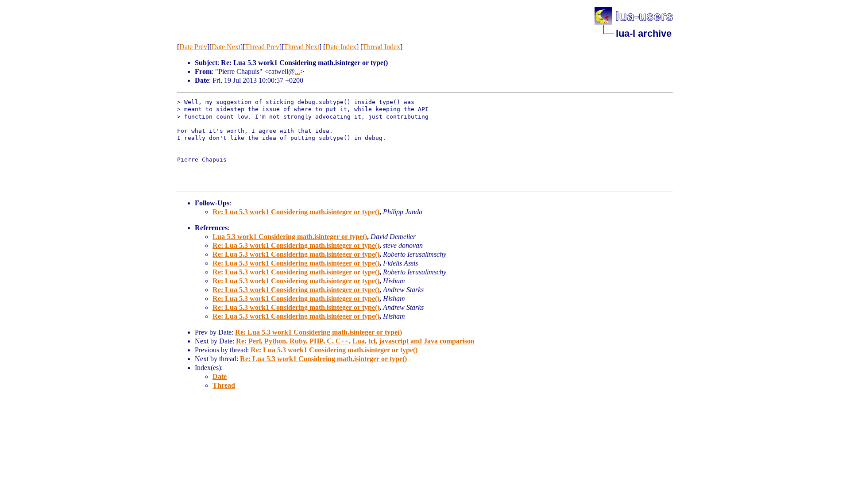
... (297, 71)
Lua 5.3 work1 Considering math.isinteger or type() (289, 236)
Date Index (340, 46)
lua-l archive (644, 33)
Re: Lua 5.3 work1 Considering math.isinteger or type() (295, 212)
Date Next (226, 46)
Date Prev (193, 46)
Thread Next (301, 46)
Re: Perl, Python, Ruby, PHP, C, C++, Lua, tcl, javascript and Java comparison (355, 341)
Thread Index (381, 46)
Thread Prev (262, 46)
